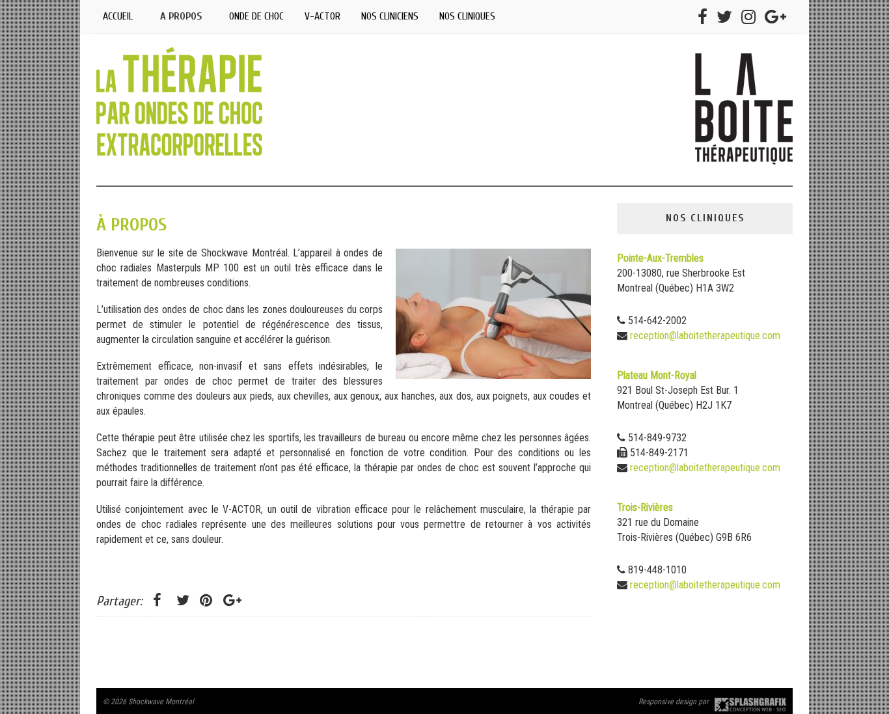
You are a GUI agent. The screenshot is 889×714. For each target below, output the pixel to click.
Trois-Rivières (645, 507)
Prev (116, 186)
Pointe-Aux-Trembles (660, 258)
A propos (181, 16)
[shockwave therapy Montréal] (744, 156)
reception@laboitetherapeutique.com (705, 335)
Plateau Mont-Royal (656, 375)
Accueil (118, 16)
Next (773, 186)
